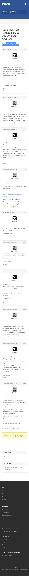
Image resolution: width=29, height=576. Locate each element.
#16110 (24, 242)
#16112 (24, 309)
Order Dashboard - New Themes (10, 531)
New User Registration (7, 515)
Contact (4, 499)
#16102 (24, 49)
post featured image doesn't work (10, 44)
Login (3, 518)
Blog (3, 493)
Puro (16, 567)
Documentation (5, 509)
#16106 (24, 129)
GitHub (3, 547)
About (3, 496)
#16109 (24, 212)
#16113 (24, 343)
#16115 (24, 383)
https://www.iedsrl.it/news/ (10, 80)
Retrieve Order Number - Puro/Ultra (10, 528)
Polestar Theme (10, 20)
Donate (3, 502)
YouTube (4, 545)
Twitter (3, 542)
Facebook (4, 539)
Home (3, 491)
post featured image (11, 43)
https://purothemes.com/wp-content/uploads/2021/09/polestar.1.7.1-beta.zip (13, 194)
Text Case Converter (7, 555)
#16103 (24, 97)
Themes (4, 526)
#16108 (24, 169)
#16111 (25, 271)
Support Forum (5, 512)
